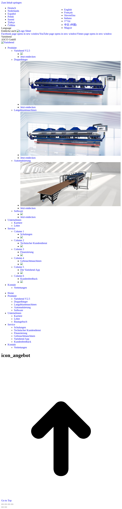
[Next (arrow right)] (5, 507)
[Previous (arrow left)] (2, 507)
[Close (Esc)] (2, 504)
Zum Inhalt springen (11, 2)
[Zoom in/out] (12, 504)
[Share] (5, 504)
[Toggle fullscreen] (9, 504)
